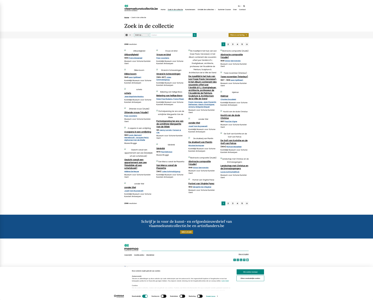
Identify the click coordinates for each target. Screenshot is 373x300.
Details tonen (210, 296)
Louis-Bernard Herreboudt (133, 136)
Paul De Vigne (231, 121)
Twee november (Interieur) (234, 76)
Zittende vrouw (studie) (136, 112)
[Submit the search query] (195, 35)
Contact (242, 9)
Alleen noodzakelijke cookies (250, 278)
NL (239, 6)
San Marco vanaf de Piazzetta (166, 166)
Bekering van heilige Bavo (169, 95)
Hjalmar (224, 96)
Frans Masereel (135, 58)
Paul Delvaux (166, 152)
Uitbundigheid (131, 54)
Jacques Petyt (142, 137)
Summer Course (224, 9)
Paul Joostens (162, 58)
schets (127, 93)
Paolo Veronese (195, 102)
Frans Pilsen (178, 99)
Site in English (244, 254)
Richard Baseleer (234, 146)
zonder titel (194, 122)
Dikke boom (130, 73)
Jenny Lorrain (166, 130)
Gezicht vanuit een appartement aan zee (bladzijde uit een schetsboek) (135, 163)
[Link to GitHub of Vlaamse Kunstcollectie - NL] (244, 260)
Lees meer (225, 281)
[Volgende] (247, 44)
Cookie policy (139, 255)
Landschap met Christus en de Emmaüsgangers (234, 167)
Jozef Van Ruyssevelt (197, 126)
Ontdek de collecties (206, 9)
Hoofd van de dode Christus (230, 116)
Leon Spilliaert (135, 77)
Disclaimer (150, 255)
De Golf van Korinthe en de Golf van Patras (234, 142)
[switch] (163, 296)
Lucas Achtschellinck (229, 172)
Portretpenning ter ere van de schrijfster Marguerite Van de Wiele (169, 124)
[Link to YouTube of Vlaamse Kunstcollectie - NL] (247, 260)
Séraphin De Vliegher (202, 187)
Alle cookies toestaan (250, 272)
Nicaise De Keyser (196, 145)
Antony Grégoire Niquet (199, 107)
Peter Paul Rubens (164, 99)
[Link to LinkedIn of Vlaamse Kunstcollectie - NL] (241, 260)
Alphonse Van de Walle (134, 140)
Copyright (128, 255)
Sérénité (160, 148)
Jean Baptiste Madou (134, 96)
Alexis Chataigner (206, 104)
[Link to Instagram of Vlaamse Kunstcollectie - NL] (238, 260)
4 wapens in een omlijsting (137, 131)
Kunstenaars (190, 9)
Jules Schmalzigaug (163, 78)
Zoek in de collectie (175, 9)
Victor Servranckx (233, 61)
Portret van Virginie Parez (201, 183)
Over (235, 9)
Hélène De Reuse (131, 171)
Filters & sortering (237, 35)
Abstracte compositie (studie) (231, 56)
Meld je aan (186, 232)
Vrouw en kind (163, 54)
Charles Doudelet (228, 99)
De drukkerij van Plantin (200, 142)
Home (163, 9)
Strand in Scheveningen (168, 73)
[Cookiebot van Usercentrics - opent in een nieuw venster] (119, 296)
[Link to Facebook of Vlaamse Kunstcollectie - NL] (234, 260)
